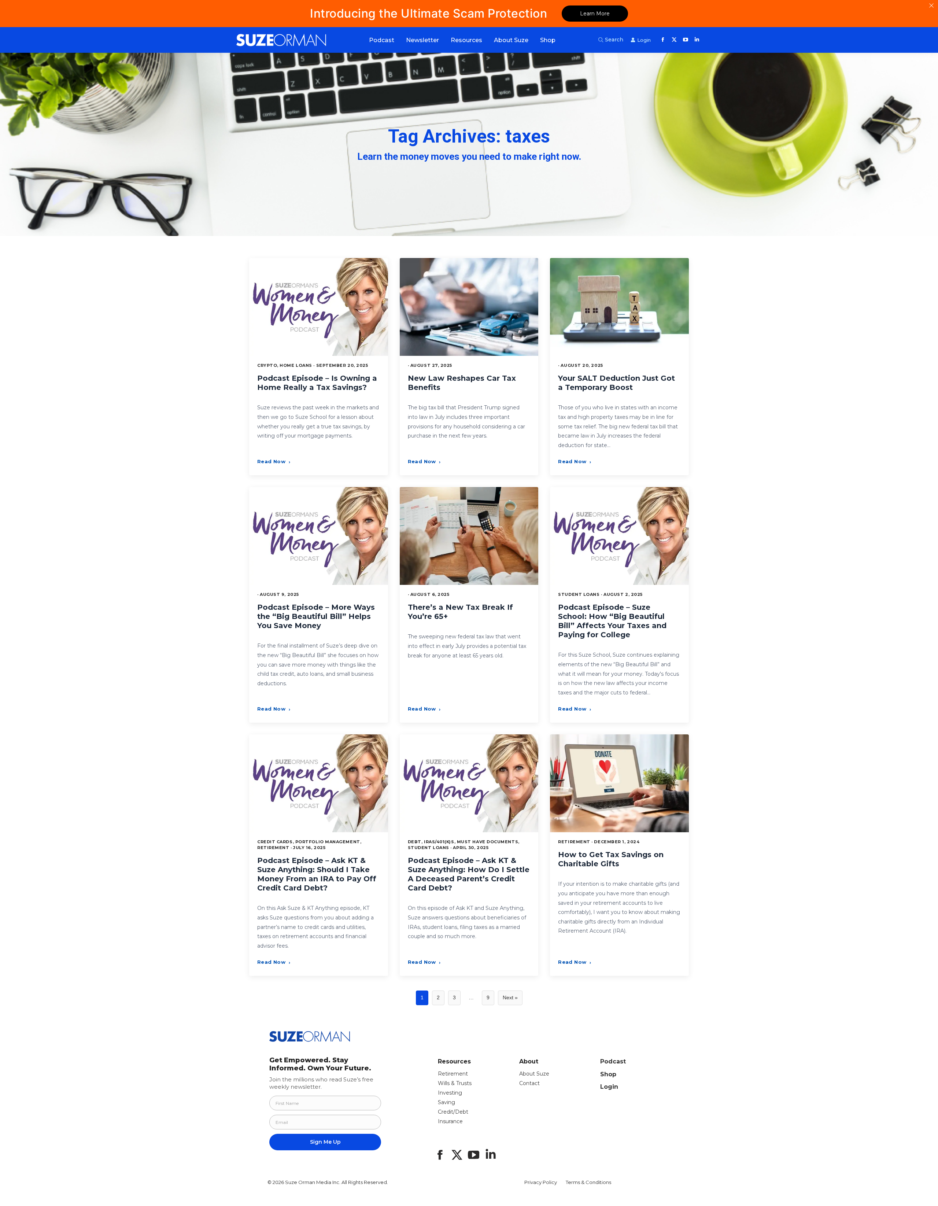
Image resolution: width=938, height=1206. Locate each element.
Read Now (273, 461)
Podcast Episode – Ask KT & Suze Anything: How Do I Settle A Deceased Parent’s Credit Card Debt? (468, 874)
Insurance (450, 1121)
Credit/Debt (453, 1112)
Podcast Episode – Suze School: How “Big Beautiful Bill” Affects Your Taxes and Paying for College (612, 621)
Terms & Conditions (588, 1182)
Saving (446, 1102)
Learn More (595, 13)
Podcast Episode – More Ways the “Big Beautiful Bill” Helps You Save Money (316, 616)
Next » (510, 997)
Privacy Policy (540, 1182)
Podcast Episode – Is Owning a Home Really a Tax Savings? (317, 383)
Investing (450, 1092)
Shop (608, 1074)
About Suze (534, 1073)
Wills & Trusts (455, 1083)
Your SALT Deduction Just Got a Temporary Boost (616, 383)
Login (609, 1086)
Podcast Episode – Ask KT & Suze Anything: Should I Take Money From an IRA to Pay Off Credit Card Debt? (316, 874)
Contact (529, 1083)
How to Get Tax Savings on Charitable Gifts (611, 859)
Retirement (453, 1073)
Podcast (613, 1061)
